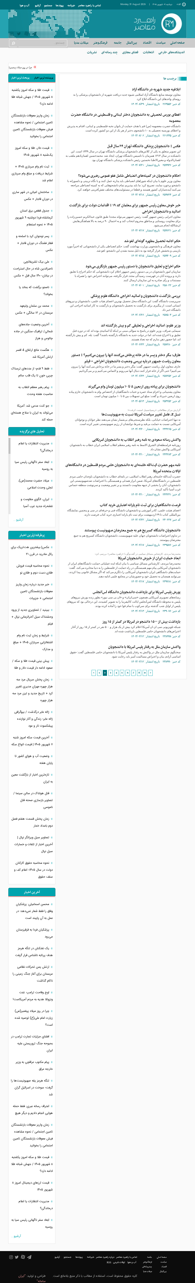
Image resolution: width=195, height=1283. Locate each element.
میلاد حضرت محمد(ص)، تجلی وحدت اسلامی (35, 484)
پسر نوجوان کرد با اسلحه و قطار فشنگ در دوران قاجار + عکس (34, 243)
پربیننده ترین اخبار (43, 78)
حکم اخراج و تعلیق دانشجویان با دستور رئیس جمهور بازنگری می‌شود (133, 266)
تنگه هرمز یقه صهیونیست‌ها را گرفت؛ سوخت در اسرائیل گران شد (32, 1087)
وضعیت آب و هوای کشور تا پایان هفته (34, 760)
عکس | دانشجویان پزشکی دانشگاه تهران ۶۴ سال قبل (143, 146)
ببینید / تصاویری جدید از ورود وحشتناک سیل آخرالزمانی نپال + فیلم (32, 616)
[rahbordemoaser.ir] (157, 24)
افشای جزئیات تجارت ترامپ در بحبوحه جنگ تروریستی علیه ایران (32, 1043)
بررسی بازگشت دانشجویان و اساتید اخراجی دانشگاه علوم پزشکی (135, 296)
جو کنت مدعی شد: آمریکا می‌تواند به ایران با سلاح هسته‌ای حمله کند (32, 412)
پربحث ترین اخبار (20, 78)
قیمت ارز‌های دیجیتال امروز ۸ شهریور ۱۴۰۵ (32, 1186)
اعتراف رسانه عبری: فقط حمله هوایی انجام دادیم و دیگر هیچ (33, 1110)
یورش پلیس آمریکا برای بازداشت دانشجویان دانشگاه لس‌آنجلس (136, 592)
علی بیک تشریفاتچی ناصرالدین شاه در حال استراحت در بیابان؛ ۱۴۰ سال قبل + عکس (33, 268)
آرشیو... (18, 520)
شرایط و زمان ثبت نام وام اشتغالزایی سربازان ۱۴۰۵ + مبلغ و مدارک (33, 642)
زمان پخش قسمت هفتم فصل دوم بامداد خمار (32, 822)
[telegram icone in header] (34, 34)
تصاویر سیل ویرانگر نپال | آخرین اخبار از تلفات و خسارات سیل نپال (34, 844)
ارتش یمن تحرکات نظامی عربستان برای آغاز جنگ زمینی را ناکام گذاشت (33, 973)
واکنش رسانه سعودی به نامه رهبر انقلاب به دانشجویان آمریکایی (136, 440)
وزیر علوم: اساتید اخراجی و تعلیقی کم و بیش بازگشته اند (140, 325)
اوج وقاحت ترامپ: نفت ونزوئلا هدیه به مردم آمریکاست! (33, 996)
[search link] (13, 43)
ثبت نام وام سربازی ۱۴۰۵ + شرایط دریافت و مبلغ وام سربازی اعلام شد (32, 173)
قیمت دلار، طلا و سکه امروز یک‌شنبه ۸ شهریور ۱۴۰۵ (34, 151)
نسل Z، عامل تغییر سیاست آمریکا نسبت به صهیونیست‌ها (141, 414)
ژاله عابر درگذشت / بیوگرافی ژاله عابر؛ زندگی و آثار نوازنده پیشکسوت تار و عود (33, 719)
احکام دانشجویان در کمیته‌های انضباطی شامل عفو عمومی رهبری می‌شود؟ (129, 176)
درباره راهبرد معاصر (105, 1257)
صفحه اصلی (177, 43)
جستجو (48, 6)
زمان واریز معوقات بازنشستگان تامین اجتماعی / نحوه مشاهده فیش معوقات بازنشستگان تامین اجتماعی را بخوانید (32, 126)
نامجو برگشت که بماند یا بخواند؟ (36, 291)
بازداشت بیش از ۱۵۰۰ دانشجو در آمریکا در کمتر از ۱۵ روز (141, 622)
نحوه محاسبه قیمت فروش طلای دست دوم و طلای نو (34, 569)
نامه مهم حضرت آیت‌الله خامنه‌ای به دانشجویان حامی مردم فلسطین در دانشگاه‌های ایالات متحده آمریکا (122, 468)
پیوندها (59, 6)
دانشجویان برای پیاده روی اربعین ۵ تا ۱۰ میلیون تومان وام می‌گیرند (134, 386)
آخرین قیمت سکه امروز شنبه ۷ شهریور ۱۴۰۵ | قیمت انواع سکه (32, 741)
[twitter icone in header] (19, 34)
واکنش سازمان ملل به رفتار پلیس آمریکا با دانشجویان (144, 647)
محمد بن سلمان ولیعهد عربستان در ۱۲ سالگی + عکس (34, 309)
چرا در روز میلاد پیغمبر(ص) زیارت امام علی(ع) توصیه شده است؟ (34, 1018)
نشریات (92, 52)
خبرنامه (71, 6)
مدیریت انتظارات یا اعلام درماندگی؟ (36, 447)
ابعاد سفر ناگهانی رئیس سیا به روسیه (34, 466)
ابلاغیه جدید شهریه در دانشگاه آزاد (156, 89)
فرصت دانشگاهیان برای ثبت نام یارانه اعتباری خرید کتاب (140, 505)
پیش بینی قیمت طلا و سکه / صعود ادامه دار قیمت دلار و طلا (32, 664)
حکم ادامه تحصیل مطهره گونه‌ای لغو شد (152, 241)
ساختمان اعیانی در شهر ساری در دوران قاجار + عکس (32, 196)
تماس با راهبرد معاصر (89, 6)
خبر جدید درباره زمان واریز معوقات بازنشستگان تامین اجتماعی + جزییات (34, 591)
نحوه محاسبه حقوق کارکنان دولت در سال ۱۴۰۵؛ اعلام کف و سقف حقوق (33, 869)
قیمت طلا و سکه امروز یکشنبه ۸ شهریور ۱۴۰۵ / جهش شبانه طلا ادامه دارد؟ (32, 97)
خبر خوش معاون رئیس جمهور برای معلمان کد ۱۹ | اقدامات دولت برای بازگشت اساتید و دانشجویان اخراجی (124, 208)
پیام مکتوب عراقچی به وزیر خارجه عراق (34, 1066)
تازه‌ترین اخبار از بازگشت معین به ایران (32, 778)
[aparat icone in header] (26, 34)
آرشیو (38, 6)
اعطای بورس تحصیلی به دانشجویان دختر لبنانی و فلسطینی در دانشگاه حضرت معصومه (125, 118)
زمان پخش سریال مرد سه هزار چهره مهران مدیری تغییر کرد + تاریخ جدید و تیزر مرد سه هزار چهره (32, 690)
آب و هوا (24, 6)
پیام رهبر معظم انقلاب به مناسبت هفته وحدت (35, 391)
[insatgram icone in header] (12, 34)
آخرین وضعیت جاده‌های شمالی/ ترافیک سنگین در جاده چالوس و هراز (33, 331)
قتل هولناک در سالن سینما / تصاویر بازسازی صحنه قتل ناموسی (33, 800)
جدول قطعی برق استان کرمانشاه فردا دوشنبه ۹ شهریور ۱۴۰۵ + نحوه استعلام (34, 217)
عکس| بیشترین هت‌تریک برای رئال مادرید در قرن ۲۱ (32, 551)
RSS (109, 1262)
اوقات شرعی (119, 1262)
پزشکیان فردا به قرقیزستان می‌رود (34, 933)
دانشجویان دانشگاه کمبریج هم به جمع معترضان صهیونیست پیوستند (132, 530)
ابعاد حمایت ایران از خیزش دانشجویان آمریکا (149, 558)
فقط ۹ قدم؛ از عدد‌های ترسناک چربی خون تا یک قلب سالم (32, 372)
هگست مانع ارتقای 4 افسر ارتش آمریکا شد (34, 353)
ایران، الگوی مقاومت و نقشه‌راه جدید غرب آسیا (37, 503)
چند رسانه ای (109, 52)
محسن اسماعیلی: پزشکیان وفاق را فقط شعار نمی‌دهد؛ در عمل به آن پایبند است (34, 911)
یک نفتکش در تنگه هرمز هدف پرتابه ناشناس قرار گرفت (34, 952)
